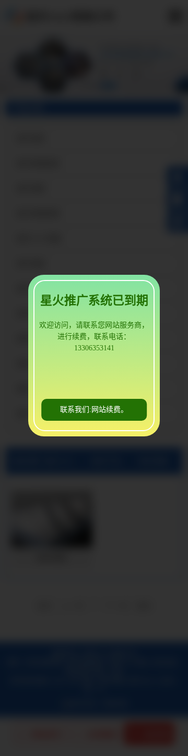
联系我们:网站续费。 (94, 409)
